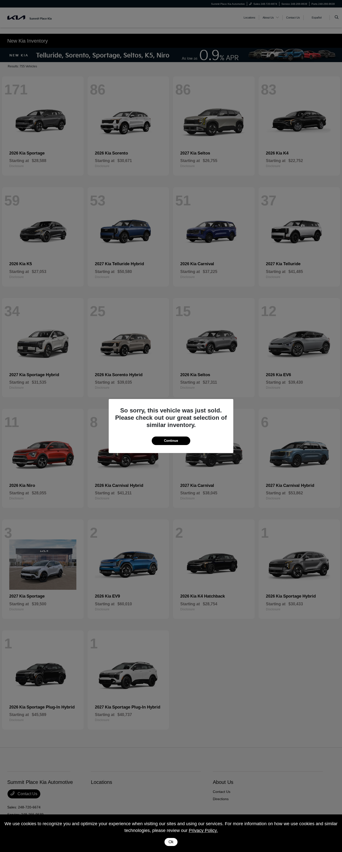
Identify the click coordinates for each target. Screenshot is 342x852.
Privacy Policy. (203, 830)
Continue (171, 441)
